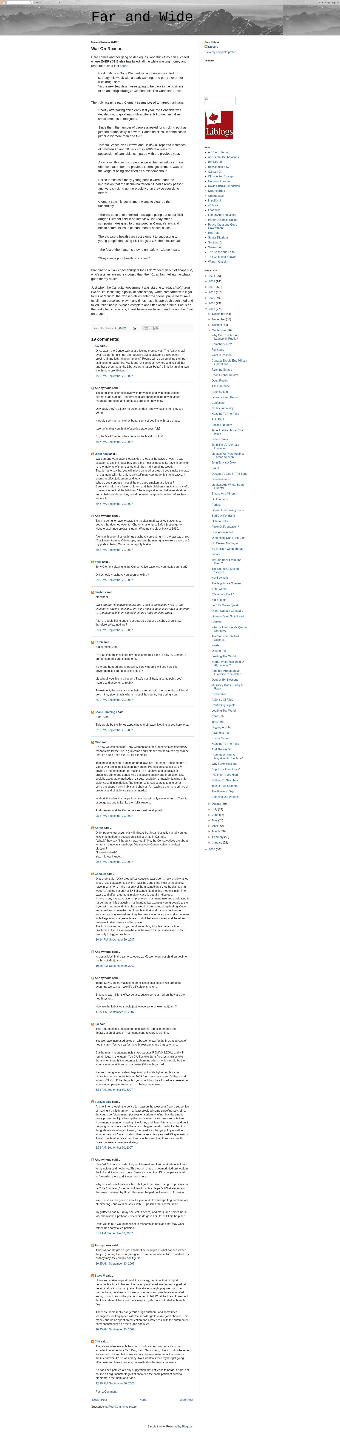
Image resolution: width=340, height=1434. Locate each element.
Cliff (97, 1341)
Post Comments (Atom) (122, 1406)
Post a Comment (106, 1391)
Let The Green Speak (225, 605)
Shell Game (219, 588)
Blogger (187, 1426)
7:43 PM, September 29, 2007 (114, 503)
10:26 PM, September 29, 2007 (115, 965)
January (217, 842)
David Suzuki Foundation (224, 186)
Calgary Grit (215, 171)
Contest (216, 621)
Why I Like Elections (224, 763)
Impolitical (214, 200)
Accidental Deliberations (223, 157)
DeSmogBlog (216, 190)
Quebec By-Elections (225, 679)
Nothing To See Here (225, 780)
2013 (212, 275)
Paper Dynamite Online (222, 219)
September (219, 330)
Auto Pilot (218, 419)
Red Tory (213, 232)
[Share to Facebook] (154, 328)
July (215, 809)
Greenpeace (216, 195)
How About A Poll (222, 532)
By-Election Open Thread (227, 548)
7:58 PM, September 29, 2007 (114, 549)
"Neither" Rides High (225, 774)
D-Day (216, 554)
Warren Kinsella (218, 261)
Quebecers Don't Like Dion (228, 537)
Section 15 (215, 242)
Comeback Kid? (222, 344)
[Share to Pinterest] (157, 328)
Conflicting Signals (223, 705)
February (218, 837)
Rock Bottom (220, 391)
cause (124, 66)
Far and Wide (142, 17)
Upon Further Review (225, 375)
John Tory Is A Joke (224, 462)
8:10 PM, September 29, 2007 (114, 699)
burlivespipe (103, 1101)
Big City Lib (215, 161)
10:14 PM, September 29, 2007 (115, 939)
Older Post (186, 1399)
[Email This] (144, 328)
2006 (212, 849)
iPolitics (213, 205)
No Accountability (223, 408)
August (217, 803)
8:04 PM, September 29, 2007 (114, 630)
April (215, 825)
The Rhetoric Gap (223, 791)
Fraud (215, 468)
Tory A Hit (217, 721)
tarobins (100, 592)
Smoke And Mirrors (224, 493)
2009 (212, 297)
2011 (212, 286)
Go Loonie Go (220, 499)
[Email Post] (134, 328)
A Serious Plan (221, 732)
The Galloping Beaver (222, 256)
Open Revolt (219, 380)
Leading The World (224, 656)
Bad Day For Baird (223, 515)
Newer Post (99, 1399)
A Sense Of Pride (222, 699)
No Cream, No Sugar (225, 543)
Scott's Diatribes (218, 237)
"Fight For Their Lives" (226, 769)
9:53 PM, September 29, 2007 (114, 861)
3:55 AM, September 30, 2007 (114, 1089)
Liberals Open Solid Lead (228, 616)
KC (97, 345)
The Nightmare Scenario (227, 583)
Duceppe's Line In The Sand (229, 473)
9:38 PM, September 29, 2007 (114, 815)
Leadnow (214, 210)
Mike (98, 742)
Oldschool (102, 453)
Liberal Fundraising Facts (228, 510)
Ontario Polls (220, 521)
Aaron (99, 827)
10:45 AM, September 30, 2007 (115, 1329)
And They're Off (221, 749)
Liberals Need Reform (225, 397)
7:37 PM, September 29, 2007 (114, 441)
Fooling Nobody (222, 424)
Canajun (100, 873)
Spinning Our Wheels (225, 796)
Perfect (216, 504)
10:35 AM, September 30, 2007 (115, 1263)
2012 (212, 281)
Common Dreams (219, 181)
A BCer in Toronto (219, 152)
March (216, 831)
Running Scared (222, 369)
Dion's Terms (220, 439)
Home (143, 1399)
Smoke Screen (221, 738)
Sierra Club (215, 247)
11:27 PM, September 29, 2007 (115, 1011)
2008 (212, 303)
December (219, 313)
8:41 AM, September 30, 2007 (114, 1233)
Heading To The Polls (225, 413)
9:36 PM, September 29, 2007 (114, 730)
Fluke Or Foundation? (225, 526)
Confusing (218, 402)
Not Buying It (220, 577)
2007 (212, 309)
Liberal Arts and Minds (222, 214)
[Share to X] (150, 328)
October (217, 324)
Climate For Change (221, 176)
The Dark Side (221, 386)
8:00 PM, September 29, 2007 (114, 579)
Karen (99, 642)
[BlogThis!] (147, 328)
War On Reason (222, 355)
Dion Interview (221, 479)
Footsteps (218, 349)
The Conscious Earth (221, 252)
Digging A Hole (221, 727)
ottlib (98, 561)
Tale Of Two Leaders (224, 785)
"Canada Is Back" (223, 594)
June (215, 814)
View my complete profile (220, 52)
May (215, 820)
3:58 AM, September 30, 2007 (114, 1147)
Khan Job (218, 716)
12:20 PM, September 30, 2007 (115, 1383)
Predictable (219, 694)
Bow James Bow (218, 166)
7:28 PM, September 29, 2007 (114, 375)
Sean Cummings (106, 712)
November (219, 319)
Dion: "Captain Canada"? (227, 610)
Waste (215, 645)
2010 (212, 292)
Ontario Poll (219, 650)
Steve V (100, 1275)
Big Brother (219, 599)
